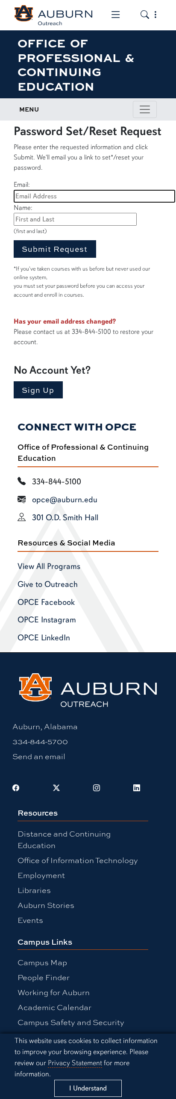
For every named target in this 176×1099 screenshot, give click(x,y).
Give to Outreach (48, 584)
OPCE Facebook (46, 602)
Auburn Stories (46, 904)
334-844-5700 (40, 741)
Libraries (34, 890)
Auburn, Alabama (45, 726)
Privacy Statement (75, 1062)
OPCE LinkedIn (44, 638)
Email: (22, 184)
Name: (23, 207)
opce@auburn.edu (64, 500)
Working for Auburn (54, 992)
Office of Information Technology (78, 860)
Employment (41, 875)
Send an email (38, 756)
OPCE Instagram (47, 620)
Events (30, 919)
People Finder (44, 977)
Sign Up (38, 390)
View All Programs (49, 566)
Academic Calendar (54, 1007)
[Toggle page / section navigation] (145, 109)
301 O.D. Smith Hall (65, 518)
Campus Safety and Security (71, 1022)
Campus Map (42, 962)
